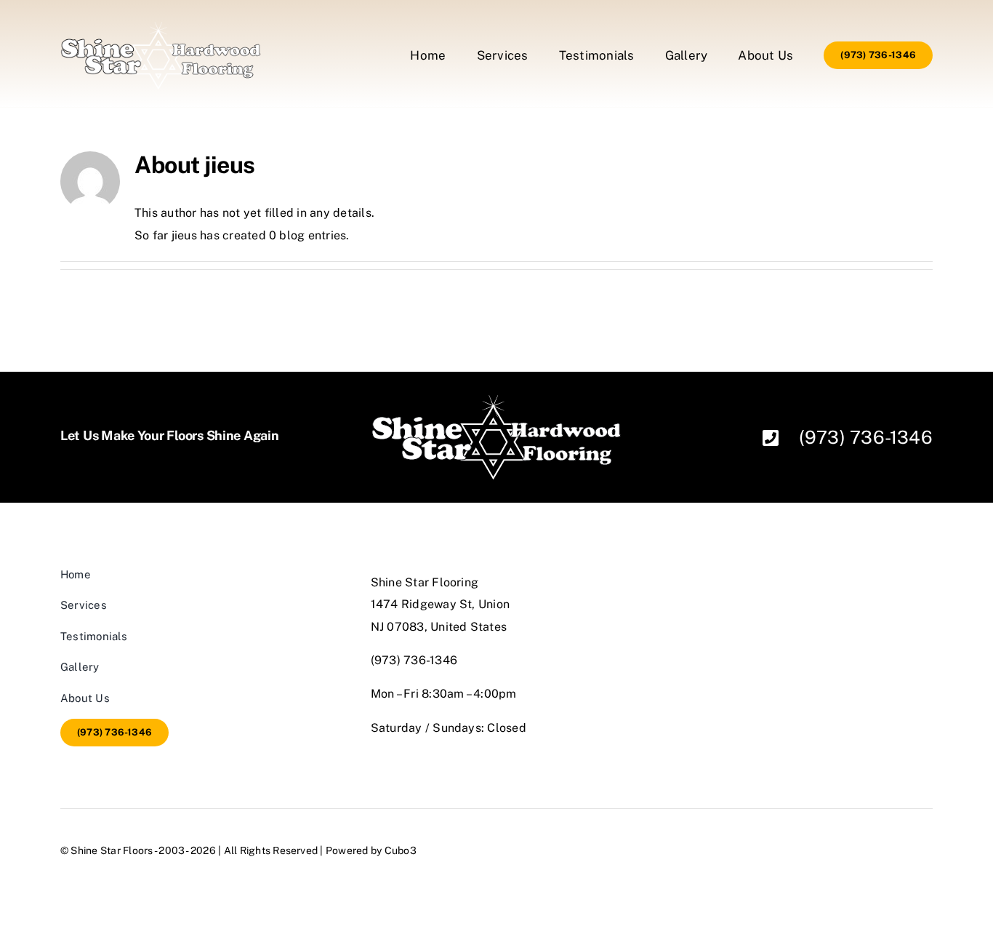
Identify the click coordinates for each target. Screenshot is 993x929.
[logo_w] (160, 27)
